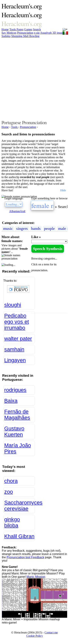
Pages (20, 29)
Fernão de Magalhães (17, 415)
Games (28, 29)
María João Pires (17, 448)
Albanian (14, 211)
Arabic (24, 211)
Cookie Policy (34, 635)
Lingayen (15, 360)
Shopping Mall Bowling (25, 36)
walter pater (18, 339)
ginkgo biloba (12, 522)
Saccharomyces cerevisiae (19, 506)
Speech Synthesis (47, 248)
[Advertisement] (34, 78)
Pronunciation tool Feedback (25, 557)
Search (37, 29)
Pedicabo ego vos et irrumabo (16, 322)
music (8, 228)
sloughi (12, 305)
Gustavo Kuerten (14, 431)
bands (36, 228)
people (49, 228)
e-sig (37, 32)
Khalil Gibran (19, 536)
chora (11, 481)
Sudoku (5, 36)
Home (5, 29)
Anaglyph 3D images (52, 32)
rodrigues (15, 390)
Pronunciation (25, 32)
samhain (14, 349)
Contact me (51, 632)
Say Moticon (8, 32)
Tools (13, 29)
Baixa (10, 401)
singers (22, 228)
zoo (8, 492)
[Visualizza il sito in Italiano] (65, 32)
